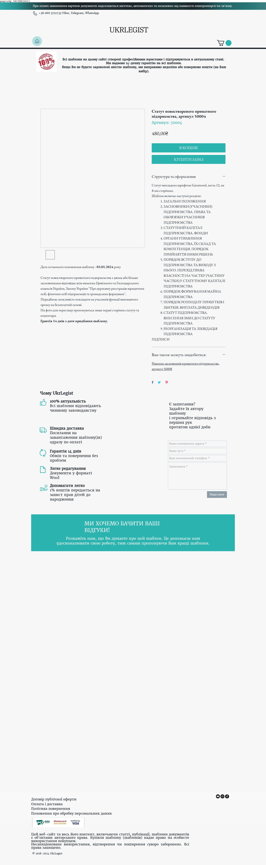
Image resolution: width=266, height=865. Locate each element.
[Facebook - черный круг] (227, 796)
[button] (224, 43)
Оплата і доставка (47, 804)
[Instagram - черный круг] (222, 796)
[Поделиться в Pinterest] (166, 383)
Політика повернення (50, 808)
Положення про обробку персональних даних (71, 813)
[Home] (37, 41)
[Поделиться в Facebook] (152, 383)
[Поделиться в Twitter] (159, 383)
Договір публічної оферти (53, 799)
